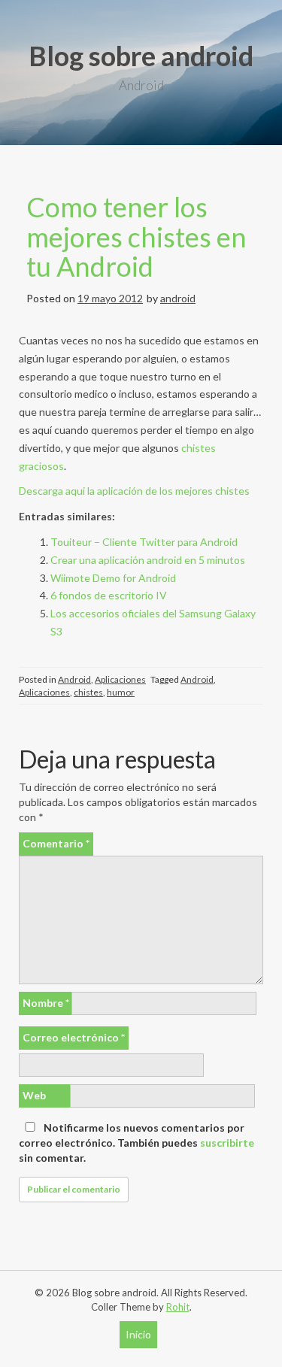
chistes (88, 692)
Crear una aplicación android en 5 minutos (147, 559)
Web (34, 1095)
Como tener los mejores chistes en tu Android (136, 236)
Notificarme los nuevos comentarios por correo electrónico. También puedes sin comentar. (136, 1142)
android (178, 298)
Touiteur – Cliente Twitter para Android (144, 541)
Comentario (56, 843)
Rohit (178, 1307)
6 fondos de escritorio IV (108, 595)
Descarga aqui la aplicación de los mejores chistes (134, 490)
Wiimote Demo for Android (113, 577)
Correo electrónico (74, 1037)
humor (121, 692)
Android (74, 679)
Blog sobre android (141, 55)
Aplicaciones (120, 679)
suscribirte (227, 1142)
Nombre (46, 1002)
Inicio (138, 1334)
